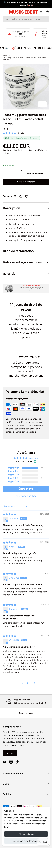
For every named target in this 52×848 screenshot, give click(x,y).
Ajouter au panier (35, 173)
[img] (9, 514)
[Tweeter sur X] (15, 196)
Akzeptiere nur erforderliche (26, 841)
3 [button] (27, 683)
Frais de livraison (25, 150)
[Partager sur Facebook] (21, 196)
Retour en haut (26, 713)
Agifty (5, 128)
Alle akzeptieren (26, 834)
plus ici (10, 753)
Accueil (5, 56)
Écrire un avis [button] (26, 488)
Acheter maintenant (26, 182)
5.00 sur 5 (33, 458)
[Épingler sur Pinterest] (27, 196)
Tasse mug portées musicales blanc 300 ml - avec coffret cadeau (24, 59)
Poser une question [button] (26, 495)
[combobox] (26, 19)
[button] (47, 12)
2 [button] (22, 683)
